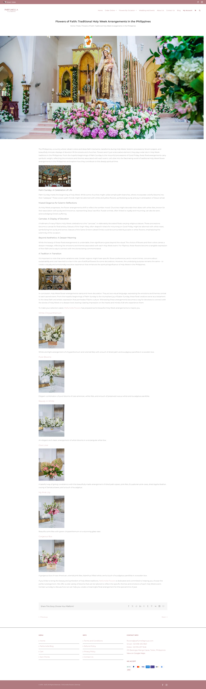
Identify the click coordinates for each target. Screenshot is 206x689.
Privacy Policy (89, 652)
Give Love (43, 445)
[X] (132, 606)
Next (164, 617)
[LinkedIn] (140, 606)
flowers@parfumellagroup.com (140, 641)
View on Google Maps (136, 653)
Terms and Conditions (93, 641)
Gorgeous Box (45, 536)
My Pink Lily (44, 492)
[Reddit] (136, 606)
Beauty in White (46, 401)
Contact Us (88, 657)
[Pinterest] (152, 606)
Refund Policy (90, 646)
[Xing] (159, 606)
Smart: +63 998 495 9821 (137, 644)
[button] (199, 10)
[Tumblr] (148, 606)
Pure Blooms (45, 357)
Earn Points (45, 657)
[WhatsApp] (144, 606)
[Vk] (156, 606)
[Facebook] (129, 606)
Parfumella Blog (47, 646)
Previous (44, 617)
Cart (41, 652)
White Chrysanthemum (50, 313)
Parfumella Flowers (72, 308)
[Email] (163, 606)
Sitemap (77, 684)
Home (42, 641)
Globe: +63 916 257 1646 (136, 647)
